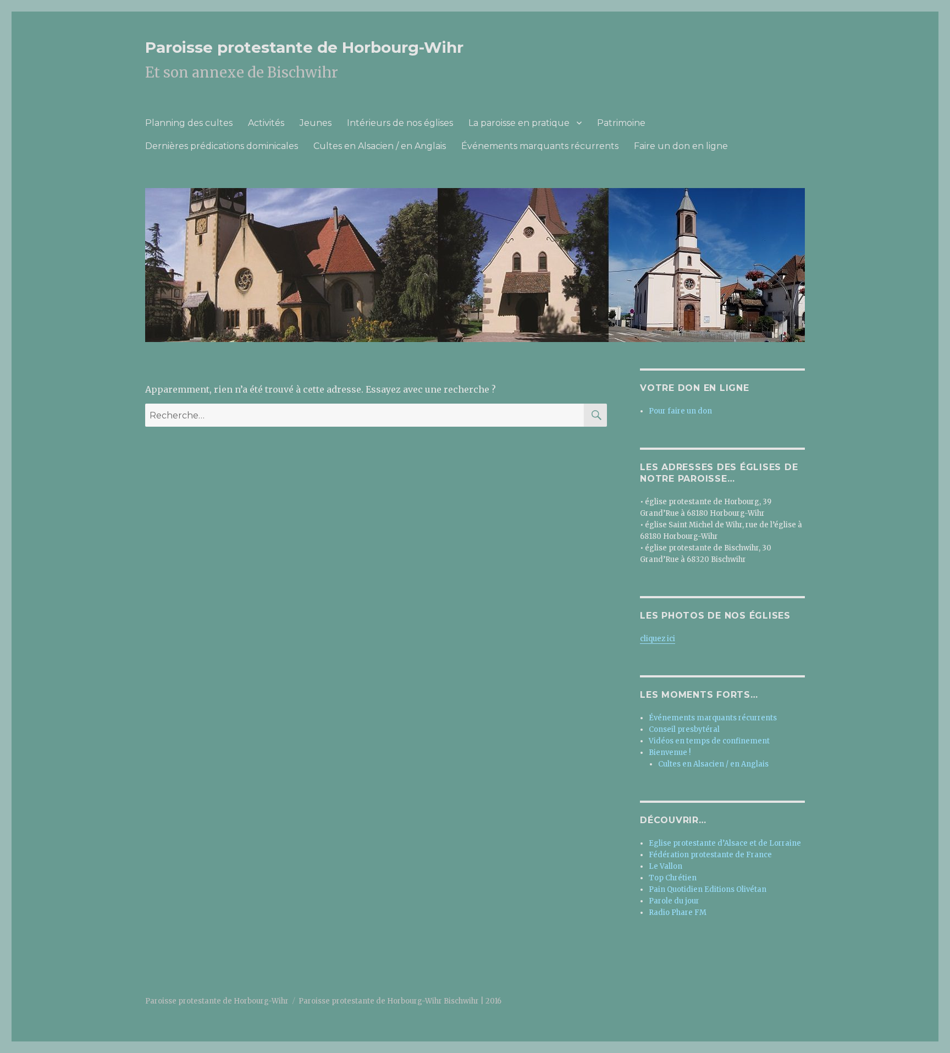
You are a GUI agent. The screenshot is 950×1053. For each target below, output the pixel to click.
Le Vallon (665, 866)
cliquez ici (657, 638)
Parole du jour (674, 901)
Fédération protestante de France (710, 854)
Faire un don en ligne (681, 146)
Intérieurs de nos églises (400, 123)
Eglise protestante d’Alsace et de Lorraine (725, 843)
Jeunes (316, 123)
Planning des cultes (189, 123)
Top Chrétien (673, 878)
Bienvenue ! (670, 752)
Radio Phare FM (677, 912)
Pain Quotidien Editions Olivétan (707, 889)
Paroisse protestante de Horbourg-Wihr (304, 47)
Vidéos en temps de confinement (709, 741)
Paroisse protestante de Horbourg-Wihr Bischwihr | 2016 (400, 1001)
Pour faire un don (680, 411)
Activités (266, 123)
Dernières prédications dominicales (221, 146)
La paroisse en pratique (519, 123)
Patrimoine (621, 123)
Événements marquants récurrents (539, 146)
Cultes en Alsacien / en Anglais (379, 146)
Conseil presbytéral (684, 729)
